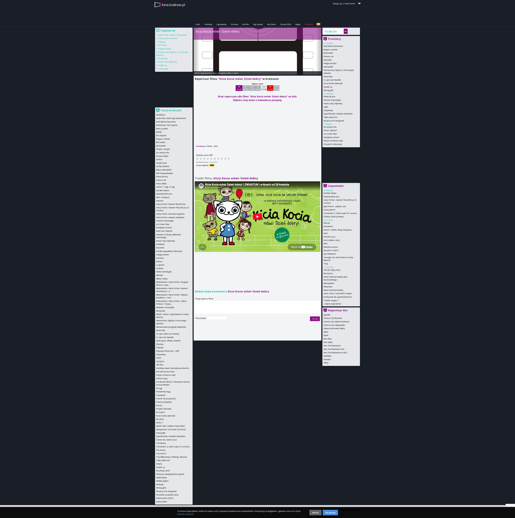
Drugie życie (161, 163)
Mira (325, 243)
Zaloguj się (337, 3)
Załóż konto (349, 3)
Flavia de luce (329, 96)
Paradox (327, 359)
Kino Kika (327, 338)
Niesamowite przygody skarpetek (171, 327)
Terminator (161, 443)
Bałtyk (159, 132)
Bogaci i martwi (330, 49)
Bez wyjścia (161, 135)
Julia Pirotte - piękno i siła (334, 206)
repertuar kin (205, 73)
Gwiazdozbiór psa (331, 196)
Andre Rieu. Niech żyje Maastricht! (171, 118)
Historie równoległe (332, 100)
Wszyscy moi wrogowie (333, 120)
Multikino (327, 356)
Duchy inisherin (162, 166)
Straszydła (163, 68)
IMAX (325, 332)
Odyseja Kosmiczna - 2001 (167, 351)
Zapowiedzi (221, 24)
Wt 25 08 (239, 88)
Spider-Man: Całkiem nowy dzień (172, 35)
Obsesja (159, 344)
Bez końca (328, 273)
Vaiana (159, 463)
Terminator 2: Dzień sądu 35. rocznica (340, 213)
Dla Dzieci (271, 24)
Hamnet (159, 200)
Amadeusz (160, 114)
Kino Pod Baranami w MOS (335, 352)
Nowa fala (327, 76)
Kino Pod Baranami (332, 345)
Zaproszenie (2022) (164, 498)
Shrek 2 (159, 422)
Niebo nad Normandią (333, 290)
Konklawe (160, 244)
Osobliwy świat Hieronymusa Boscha (172, 368)
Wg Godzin (258, 24)
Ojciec (158, 358)
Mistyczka (327, 286)
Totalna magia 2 (330, 300)
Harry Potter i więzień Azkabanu (170, 217)
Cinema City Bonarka (332, 318)
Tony (325, 263)
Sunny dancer (329, 209)
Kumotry (160, 258)
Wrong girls (328, 90)
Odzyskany (328, 110)
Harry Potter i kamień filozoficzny (170, 204)
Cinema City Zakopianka (334, 325)
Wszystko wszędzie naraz (167, 494)
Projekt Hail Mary (163, 408)
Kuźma (159, 261)
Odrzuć (315, 512)
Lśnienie (159, 268)
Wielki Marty (161, 477)
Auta (325, 233)
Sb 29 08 (264, 88)
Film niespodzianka (164, 173)
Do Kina (234, 24)
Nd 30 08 (270, 88)
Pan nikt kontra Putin (165, 371)
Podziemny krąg (163, 391)
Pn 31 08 (276, 88)
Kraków (331, 31)
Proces (159, 405)
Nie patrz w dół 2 (331, 250)
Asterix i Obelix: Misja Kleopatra (337, 230)
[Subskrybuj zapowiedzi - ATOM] (318, 24)
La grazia (160, 265)
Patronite (309, 24)
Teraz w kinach (171, 110)
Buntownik (328, 53)
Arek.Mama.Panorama (333, 46)
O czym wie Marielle (332, 80)
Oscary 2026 (285, 24)
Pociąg (159, 388)
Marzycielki (328, 66)
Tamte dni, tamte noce (166, 439)
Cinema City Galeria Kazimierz (336, 321)
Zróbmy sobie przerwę (333, 216)
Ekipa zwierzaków (164, 169)
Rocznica (160, 419)
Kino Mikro (328, 342)
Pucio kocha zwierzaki (333, 83)
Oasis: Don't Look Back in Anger (337, 293)
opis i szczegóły (219, 73)
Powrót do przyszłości (166, 398)
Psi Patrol (162, 45)
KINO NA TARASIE (164, 231)
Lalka (325, 107)
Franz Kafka (161, 183)
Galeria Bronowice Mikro (334, 328)
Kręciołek (327, 60)
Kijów (325, 335)
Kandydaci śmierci (331, 137)
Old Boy (159, 364)
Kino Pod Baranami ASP (334, 349)
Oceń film (213, 162)
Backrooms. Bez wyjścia (166, 125)
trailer (229, 73)
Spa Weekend (329, 254)
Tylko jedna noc (330, 117)
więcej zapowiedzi (333, 303)
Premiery (208, 24)
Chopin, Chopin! (163, 149)
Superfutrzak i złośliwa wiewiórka (337, 113)
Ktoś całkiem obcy (331, 240)
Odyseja (161, 42)
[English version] (359, 3)
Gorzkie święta (329, 193)
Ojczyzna (160, 361)
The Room (160, 450)
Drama (159, 159)
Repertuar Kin (338, 310)
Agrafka (326, 314)
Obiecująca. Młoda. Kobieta (168, 340)
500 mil (326, 223)
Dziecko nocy (329, 236)
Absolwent (328, 226)
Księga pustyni (329, 63)
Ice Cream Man (330, 134)
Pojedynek (160, 395)
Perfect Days (162, 378)
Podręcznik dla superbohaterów (337, 297)
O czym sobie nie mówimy (167, 334)
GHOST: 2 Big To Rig (165, 187)
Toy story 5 (161, 453)
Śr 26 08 (245, 88)
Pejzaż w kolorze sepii (333, 140)
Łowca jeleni (161, 501)
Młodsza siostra (330, 247)
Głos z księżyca (162, 197)
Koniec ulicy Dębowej (332, 103)
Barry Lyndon (162, 128)
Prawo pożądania (164, 402)
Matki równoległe (164, 271)
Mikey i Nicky (161, 278)
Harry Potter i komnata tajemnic (170, 214)
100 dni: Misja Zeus (331, 270)
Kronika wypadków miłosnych (169, 251)
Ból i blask (160, 142)
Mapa (297, 24)
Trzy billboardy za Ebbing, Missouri (171, 457)
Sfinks (326, 362)
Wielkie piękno (162, 481)
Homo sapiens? (330, 130)
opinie (235, 73)
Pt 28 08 (257, 88)
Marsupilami (328, 283)
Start (198, 24)
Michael (159, 275)
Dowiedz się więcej (185, 514)
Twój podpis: (201, 318)
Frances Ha (328, 56)
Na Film (245, 24)
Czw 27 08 (251, 88)
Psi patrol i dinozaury (332, 144)
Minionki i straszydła (165, 307)
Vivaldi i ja (327, 87)
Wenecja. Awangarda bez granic (170, 474)
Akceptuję (330, 512)
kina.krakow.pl (173, 4)
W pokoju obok (163, 470)
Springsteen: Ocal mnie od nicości (171, 429)
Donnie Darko (162, 156)
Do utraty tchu (329, 127)
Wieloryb (160, 484)
